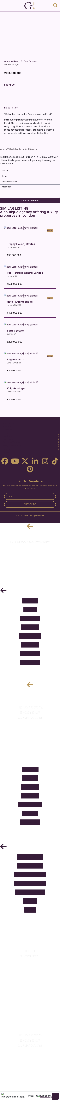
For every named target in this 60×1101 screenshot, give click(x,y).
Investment (7, 436)
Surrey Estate (15, 330)
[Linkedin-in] (35, 461)
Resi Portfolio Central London (25, 272)
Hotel (50, 298)
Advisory (7, 426)
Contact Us (8, 452)
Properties (7, 429)
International (8, 439)
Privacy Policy (30, 518)
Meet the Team (9, 423)
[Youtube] (14, 461)
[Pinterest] (30, 469)
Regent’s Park (15, 359)
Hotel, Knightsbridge (20, 301)
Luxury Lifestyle (9, 433)
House (49, 230)
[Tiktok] (55, 461)
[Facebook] (4, 461)
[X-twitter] (24, 461)
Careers (6, 449)
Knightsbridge (16, 388)
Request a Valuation (12, 442)
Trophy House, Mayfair (21, 244)
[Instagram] (45, 461)
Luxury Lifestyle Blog (12, 446)
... (7, 93)
